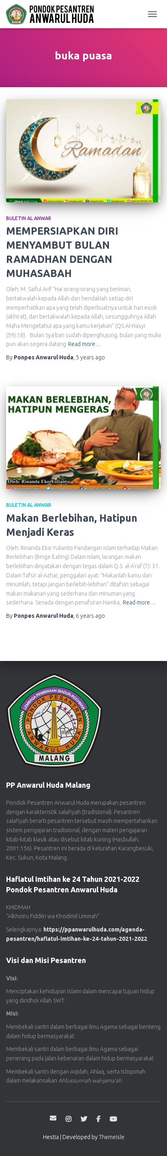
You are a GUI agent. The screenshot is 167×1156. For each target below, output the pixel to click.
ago (90, 357)
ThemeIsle (111, 1137)
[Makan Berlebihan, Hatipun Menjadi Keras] (83, 437)
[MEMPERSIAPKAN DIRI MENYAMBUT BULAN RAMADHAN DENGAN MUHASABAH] (83, 150)
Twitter (84, 1119)
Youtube (113, 1119)
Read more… (84, 344)
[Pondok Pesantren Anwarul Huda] (53, 14)
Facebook (98, 1119)
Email (53, 1118)
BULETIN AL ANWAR (28, 218)
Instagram (68, 1119)
